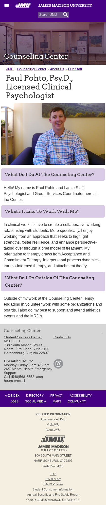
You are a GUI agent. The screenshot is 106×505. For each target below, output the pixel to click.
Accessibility (81, 395)
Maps (57, 401)
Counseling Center (31, 68)
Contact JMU (53, 466)
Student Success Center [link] (23, 337)
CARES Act (53, 479)
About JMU (53, 429)
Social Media (35, 401)
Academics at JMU (53, 419)
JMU (10, 68)
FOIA (53, 474)
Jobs (14, 401)
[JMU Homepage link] (53, 450)
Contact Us (62, 337)
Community (77, 401)
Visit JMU (53, 424)
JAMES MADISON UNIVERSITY (58, 500)
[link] (58, 367)
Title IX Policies (53, 484)
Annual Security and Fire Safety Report (53, 494)
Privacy (56, 395)
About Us (57, 68)
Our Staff (75, 68)
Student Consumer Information (53, 489)
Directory (35, 395)
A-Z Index (12, 395)
